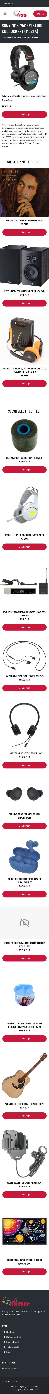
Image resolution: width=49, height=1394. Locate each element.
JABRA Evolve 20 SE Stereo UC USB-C (24, 753)
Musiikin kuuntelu (12, 37)
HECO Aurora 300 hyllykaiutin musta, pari (24, 291)
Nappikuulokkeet (31, 37)
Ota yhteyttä (23, 1386)
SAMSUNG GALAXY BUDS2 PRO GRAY (24, 814)
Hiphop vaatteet (13, 1337)
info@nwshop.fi (8, 4)
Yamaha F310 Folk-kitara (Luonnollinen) (24, 1103)
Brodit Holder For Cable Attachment (24, 1182)
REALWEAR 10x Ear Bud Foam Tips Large (24, 457)
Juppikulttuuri (12, 1342)
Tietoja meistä (12, 1347)
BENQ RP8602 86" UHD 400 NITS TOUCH (24, 1259)
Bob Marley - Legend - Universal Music (24, 220)
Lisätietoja (24, 114)
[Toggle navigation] (5, 13)
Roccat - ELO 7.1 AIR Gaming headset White (24, 534)
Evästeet (34, 1386)
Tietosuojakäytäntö (19, 1389)
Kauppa (40, 14)
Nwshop (10, 1332)
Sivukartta (34, 1389)
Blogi (8, 1352)
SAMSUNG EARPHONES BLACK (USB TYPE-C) (25, 676)
